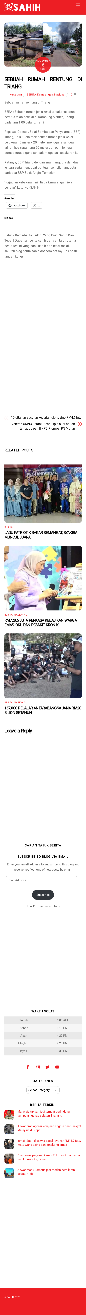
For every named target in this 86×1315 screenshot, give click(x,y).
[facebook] (28, 1066)
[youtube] (57, 1066)
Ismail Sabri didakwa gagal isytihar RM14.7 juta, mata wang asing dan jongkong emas (49, 1143)
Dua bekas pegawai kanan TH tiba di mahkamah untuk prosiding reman (49, 1157)
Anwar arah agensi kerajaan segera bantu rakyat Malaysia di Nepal (49, 1128)
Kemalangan (45, 94)
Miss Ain (16, 94)
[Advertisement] (43, 289)
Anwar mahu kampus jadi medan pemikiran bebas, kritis (46, 1172)
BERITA (31, 94)
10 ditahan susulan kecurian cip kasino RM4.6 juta (46, 417)
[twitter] (47, 1066)
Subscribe (43, 895)
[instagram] (38, 1066)
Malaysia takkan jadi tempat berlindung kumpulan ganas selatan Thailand (43, 1113)
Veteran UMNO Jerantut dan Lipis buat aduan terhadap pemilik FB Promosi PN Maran (43, 426)
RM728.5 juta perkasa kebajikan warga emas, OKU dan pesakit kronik (40, 622)
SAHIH (10, 1297)
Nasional (59, 94)
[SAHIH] (22, 9)
